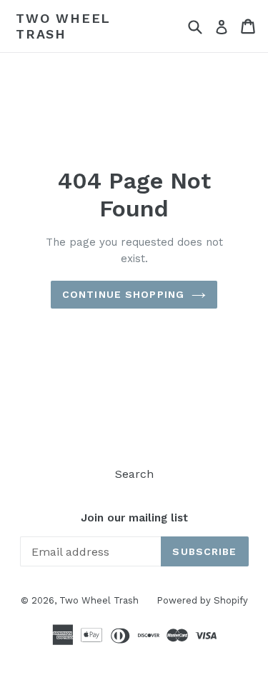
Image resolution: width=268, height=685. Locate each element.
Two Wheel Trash (63, 26)
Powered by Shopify (202, 600)
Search (134, 474)
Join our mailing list (134, 517)
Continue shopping (123, 294)
